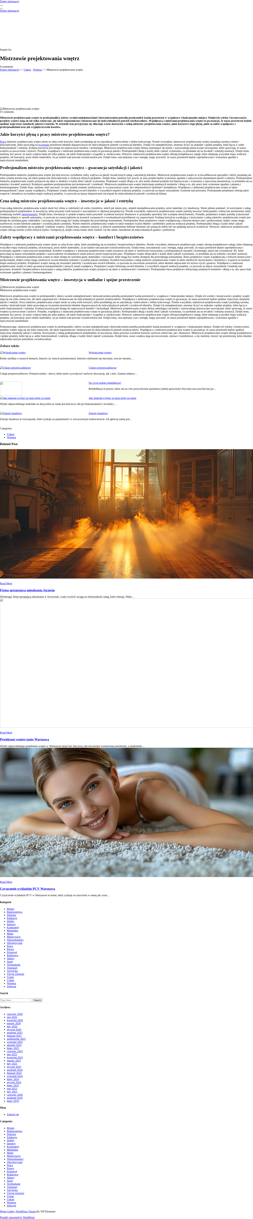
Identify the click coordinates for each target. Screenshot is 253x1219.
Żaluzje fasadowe (98, 413)
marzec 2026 (14, 1023)
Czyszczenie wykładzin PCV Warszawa (27, 888)
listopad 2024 (14, 1073)
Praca (3, 141)
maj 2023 (12, 1088)
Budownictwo (14, 911)
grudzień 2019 (15, 1097)
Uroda (10, 977)
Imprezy (11, 924)
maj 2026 (12, 1017)
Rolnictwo (12, 955)
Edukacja (12, 918)
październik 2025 (16, 1038)
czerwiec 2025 (15, 1051)
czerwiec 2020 (15, 1094)
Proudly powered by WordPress (17, 1217)
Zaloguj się (13, 1114)
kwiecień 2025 (15, 1057)
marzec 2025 (14, 1060)
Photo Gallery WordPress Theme (18, 1211)
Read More (6, 583)
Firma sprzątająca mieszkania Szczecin (27, 590)
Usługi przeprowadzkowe (103, 367)
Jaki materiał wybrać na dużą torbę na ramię (112, 398)
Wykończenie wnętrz (100, 352)
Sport (10, 961)
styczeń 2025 (14, 1066)
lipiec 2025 (13, 1048)
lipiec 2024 (13, 1079)
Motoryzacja (13, 936)
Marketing (12, 930)
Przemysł (12, 952)
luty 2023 (12, 1091)
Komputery (13, 927)
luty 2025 (12, 1063)
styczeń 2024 (14, 1082)
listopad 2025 (14, 1035)
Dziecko (11, 915)
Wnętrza (37, 69)
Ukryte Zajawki (15, 974)
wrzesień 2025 (15, 1042)
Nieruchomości (15, 939)
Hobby (10, 921)
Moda (10, 933)
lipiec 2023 (13, 1085)
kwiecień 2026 (15, 1020)
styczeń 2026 (14, 1029)
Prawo (10, 949)
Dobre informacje (9, 1)
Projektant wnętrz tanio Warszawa (24, 739)
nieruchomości (30, 214)
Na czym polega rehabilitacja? (105, 382)
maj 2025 (12, 1054)
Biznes (10, 908)
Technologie (13, 964)
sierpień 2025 (14, 1045)
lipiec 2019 (13, 1100)
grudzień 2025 (15, 1032)
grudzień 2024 (15, 1069)
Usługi (27, 69)
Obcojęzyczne (14, 943)
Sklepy (10, 958)
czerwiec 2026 (15, 1014)
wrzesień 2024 (15, 1076)
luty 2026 (12, 1026)
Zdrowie (11, 986)
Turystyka (12, 970)
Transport (12, 967)
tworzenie (44, 144)
